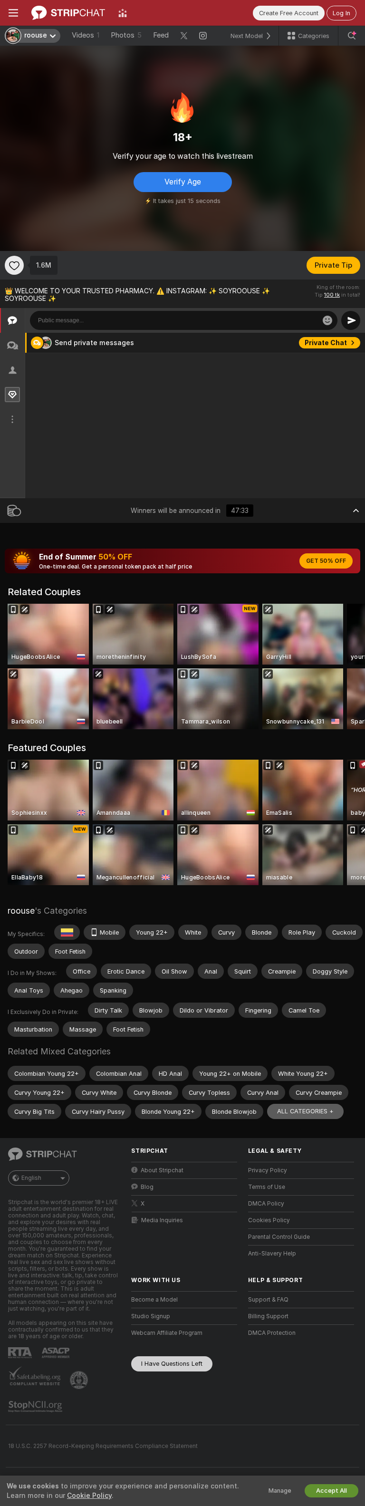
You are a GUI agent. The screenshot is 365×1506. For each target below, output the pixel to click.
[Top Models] (122, 13)
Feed (161, 35)
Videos (85, 35)
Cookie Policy (89, 1495)
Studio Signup (150, 1316)
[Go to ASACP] (56, 1353)
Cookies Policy (269, 1220)
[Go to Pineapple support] (80, 1380)
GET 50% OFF (326, 561)
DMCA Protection (272, 1333)
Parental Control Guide (279, 1237)
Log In (341, 13)
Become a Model (154, 1299)
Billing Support (268, 1316)
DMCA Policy (266, 1203)
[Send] (350, 320)
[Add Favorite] (14, 265)
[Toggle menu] (13, 13)
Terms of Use (266, 1187)
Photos (126, 35)
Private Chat (326, 343)
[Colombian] (67, 932)
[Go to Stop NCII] (36, 1406)
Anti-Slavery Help (272, 1253)
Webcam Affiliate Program (166, 1333)
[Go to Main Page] (68, 13)
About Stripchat (162, 1170)
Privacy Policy (267, 1170)
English (31, 1178)
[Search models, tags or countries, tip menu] (351, 36)
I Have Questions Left (171, 1363)
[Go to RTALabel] (21, 1353)
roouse (21, 911)
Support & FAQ (268, 1299)
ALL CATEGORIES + (305, 1111)
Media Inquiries (162, 1220)
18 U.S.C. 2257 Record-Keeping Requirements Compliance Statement (103, 1446)
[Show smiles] (327, 320)
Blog (147, 1187)
